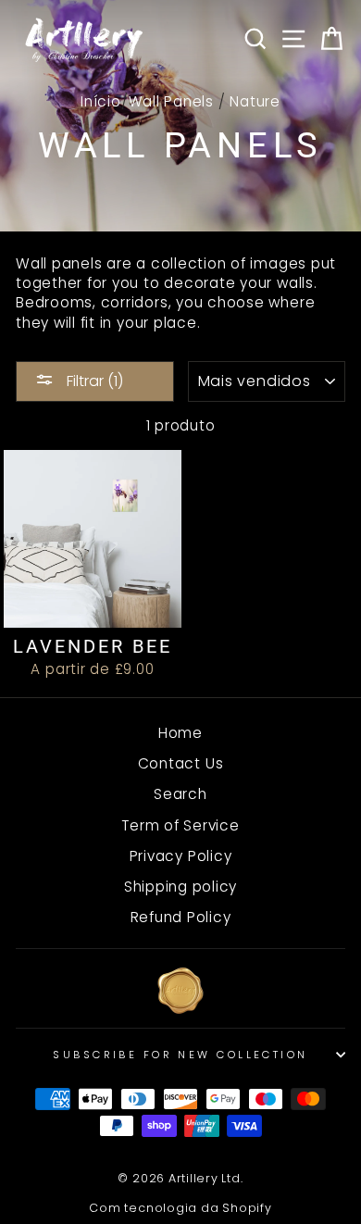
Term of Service (180, 825)
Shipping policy (180, 886)
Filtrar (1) (93, 381)
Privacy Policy (181, 856)
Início (101, 101)
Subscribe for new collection (180, 1054)
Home (180, 733)
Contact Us (181, 763)
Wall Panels (171, 101)
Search (180, 794)
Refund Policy (181, 917)
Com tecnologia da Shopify (180, 1208)
